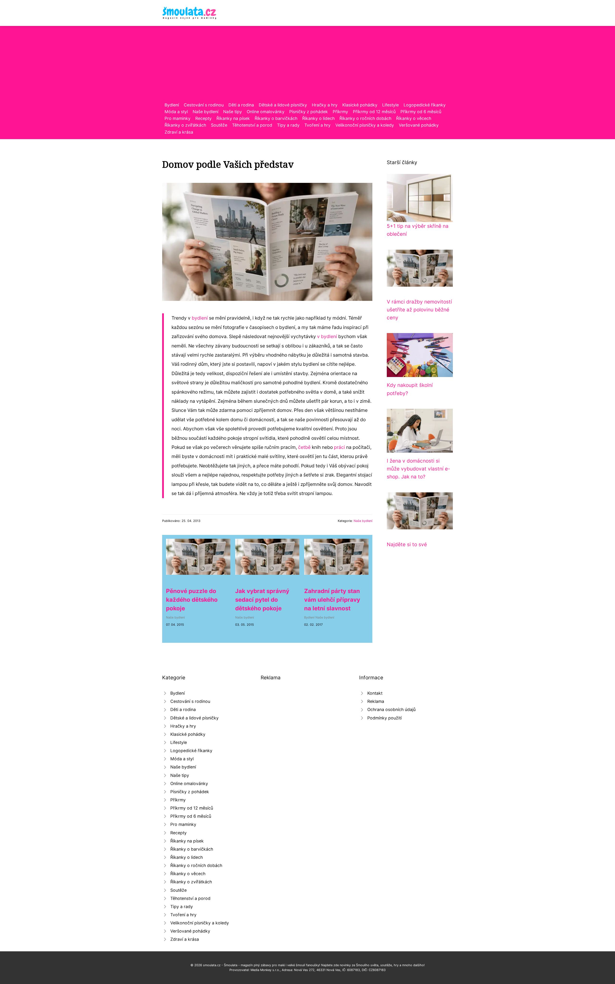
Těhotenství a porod (252, 125)
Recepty (203, 118)
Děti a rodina (241, 104)
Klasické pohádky (359, 104)
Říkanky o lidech (318, 118)
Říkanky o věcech (413, 118)
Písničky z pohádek (308, 111)
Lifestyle (390, 104)
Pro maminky (178, 118)
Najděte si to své (407, 544)
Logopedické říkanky (425, 104)
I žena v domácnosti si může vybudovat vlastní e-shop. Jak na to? (418, 469)
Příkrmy (340, 111)
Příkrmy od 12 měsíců (374, 111)
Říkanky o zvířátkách (185, 125)
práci (339, 447)
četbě (304, 447)
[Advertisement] (307, 65)
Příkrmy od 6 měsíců (420, 111)
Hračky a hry (325, 104)
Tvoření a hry (317, 125)
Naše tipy (232, 111)
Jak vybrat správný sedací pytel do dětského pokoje (262, 600)
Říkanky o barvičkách (276, 118)
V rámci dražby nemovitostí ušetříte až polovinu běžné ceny (419, 310)
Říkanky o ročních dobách (365, 118)
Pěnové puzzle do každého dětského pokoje (192, 600)
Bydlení (172, 104)
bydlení (200, 318)
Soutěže (219, 125)
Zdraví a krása (179, 132)
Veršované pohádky (419, 125)
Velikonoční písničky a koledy (364, 125)
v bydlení (327, 336)
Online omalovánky (265, 111)
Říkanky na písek (233, 118)
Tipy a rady (288, 125)
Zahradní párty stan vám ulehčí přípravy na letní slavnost (332, 600)
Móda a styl (176, 111)
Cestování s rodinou (204, 104)
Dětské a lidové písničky (283, 104)
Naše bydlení (205, 111)
